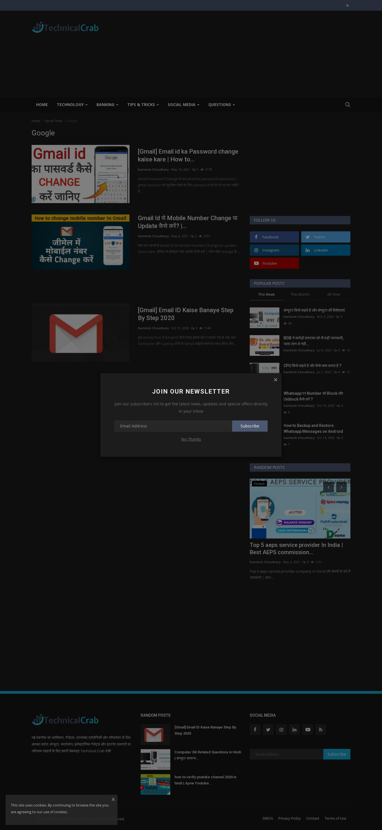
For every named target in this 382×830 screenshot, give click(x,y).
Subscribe (249, 426)
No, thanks (191, 439)
